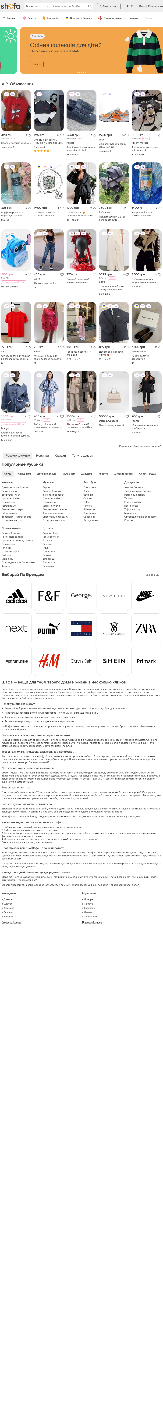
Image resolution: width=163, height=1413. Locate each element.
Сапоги (87, 498)
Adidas (94, 816)
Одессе (8, 903)
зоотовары (36, 721)
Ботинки (88, 494)
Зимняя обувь (50, 533)
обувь (63, 775)
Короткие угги (9, 505)
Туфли (86, 502)
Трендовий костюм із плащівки (79, 353)
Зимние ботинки (52, 491)
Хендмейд (52, 18)
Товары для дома (14, 717)
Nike (101, 816)
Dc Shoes (110, 816)
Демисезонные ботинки (15, 487)
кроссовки (92, 759)
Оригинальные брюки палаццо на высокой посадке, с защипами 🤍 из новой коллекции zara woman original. (113, 288)
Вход (142, 6)
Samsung (122, 816)
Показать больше (11, 922)
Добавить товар (109, 6)
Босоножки (49, 562)
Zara (79, 816)
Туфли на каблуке (11, 513)
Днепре (8, 899)
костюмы (24, 756)
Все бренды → (153, 574)
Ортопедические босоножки (140, 516)
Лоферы (6, 555)
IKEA (138, 816)
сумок (77, 712)
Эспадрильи (90, 520)
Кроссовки (89, 487)
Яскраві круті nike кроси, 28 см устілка (113, 146)
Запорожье (10, 916)
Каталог (11, 18)
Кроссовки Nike (11, 498)
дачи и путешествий (76, 798)
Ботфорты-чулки (11, 494)
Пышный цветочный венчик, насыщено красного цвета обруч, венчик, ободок (79, 281)
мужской (57, 708)
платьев (72, 739)
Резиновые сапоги (134, 494)
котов (62, 792)
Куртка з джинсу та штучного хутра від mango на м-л (16, 434)
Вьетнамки (89, 513)
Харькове (9, 908)
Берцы (46, 487)
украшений (91, 712)
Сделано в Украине (81, 18)
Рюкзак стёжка (9, 286)
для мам (97, 778)
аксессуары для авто (63, 721)
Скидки (32, 18)
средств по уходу (25, 795)
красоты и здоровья (36, 717)
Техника (9, 721)
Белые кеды (8, 502)
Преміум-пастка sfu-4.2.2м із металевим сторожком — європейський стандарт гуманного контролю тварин (48, 214)
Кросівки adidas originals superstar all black (81, 149)
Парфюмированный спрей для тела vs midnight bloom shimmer (15, 214)
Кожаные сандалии (53, 513)
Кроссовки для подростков (17, 540)
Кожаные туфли (51, 505)
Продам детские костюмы (16, 143)
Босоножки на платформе (16, 516)
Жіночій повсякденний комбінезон (145, 427)
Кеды (86, 491)
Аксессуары (12, 712)
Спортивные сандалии (55, 516)
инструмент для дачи (115, 759)
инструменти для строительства (127, 808)
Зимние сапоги (10, 491)
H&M (86, 816)
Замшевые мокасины (55, 509)
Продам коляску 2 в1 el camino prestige (112, 218)
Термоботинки (51, 536)
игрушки (73, 775)
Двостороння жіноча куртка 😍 (111, 353)
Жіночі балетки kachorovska (140, 357)
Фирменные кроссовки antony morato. (145, 149)
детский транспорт (124, 775)
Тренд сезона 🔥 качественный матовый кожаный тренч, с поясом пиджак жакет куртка (81, 214)
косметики (116, 739)
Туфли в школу (132, 509)
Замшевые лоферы (12, 509)
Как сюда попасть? (150, 446)
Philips (131, 816)
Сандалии (89, 516)
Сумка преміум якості (111, 425)
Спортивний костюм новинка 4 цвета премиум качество (49, 141)
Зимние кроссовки (53, 494)
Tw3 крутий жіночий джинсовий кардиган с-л (48, 426)
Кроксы (128, 520)
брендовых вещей (115, 708)
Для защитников (112, 18)
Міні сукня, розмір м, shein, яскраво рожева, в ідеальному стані (48, 357)
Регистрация (155, 6)
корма (149, 792)
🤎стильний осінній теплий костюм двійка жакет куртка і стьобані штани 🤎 (80, 426)
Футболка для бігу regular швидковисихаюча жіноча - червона (15, 357)
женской (46, 708)
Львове (8, 912)
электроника (22, 721)
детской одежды (74, 708)
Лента (148, 18)
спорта (52, 808)
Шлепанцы (89, 509)
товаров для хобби (36, 808)
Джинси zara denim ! (45, 283)
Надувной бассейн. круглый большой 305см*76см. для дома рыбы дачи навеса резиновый (144, 214)
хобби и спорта (59, 759)
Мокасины (130, 513)
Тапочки (87, 505)
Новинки (133, 18)
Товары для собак (47, 792)
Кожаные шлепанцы (13, 520)
